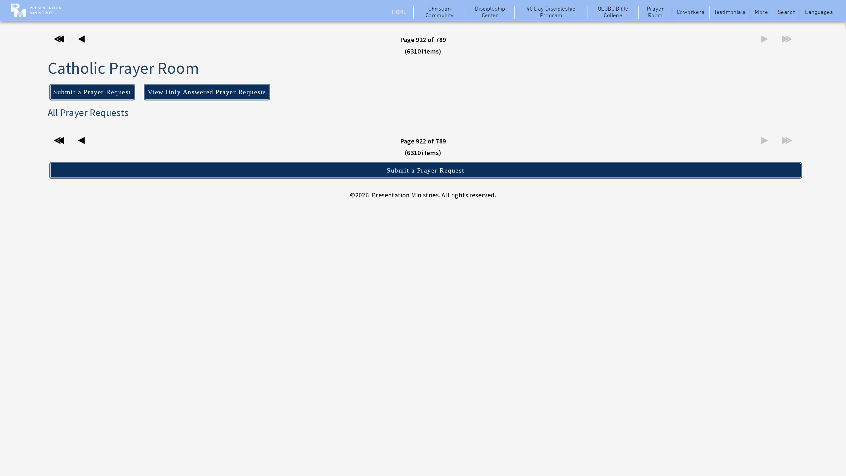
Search (786, 12)
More (761, 12)
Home (399, 12)
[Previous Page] (81, 40)
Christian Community (440, 12)
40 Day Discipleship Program (551, 12)
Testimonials (730, 12)
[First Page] (59, 40)
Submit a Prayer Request (92, 92)
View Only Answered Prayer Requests (207, 92)
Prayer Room (655, 12)
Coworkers (691, 12)
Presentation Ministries (46, 10)
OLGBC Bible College (613, 12)
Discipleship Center (490, 12)
